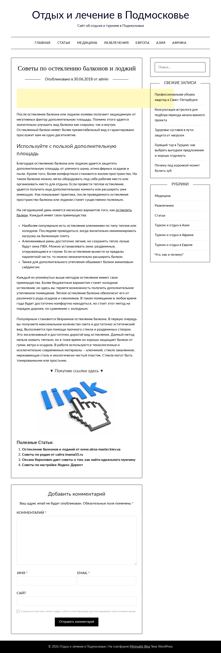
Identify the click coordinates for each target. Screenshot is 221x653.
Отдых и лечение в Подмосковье (110, 15)
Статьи (63, 43)
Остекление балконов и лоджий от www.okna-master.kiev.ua (71, 449)
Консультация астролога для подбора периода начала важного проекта (180, 115)
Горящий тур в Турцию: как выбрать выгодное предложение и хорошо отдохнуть (179, 150)
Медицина (87, 43)
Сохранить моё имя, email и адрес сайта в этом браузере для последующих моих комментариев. (78, 611)
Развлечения (116, 43)
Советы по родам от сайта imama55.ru (52, 454)
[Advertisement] (95, 98)
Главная (43, 43)
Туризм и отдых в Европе (174, 245)
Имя (22, 573)
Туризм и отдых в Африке (174, 235)
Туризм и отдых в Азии (172, 225)
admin (103, 79)
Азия (160, 43)
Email (83, 573)
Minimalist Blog (140, 646)
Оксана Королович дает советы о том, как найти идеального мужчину (78, 459)
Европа (142, 43)
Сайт (21, 593)
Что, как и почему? (169, 254)
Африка (179, 43)
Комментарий (31, 512)
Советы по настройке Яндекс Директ (52, 465)
